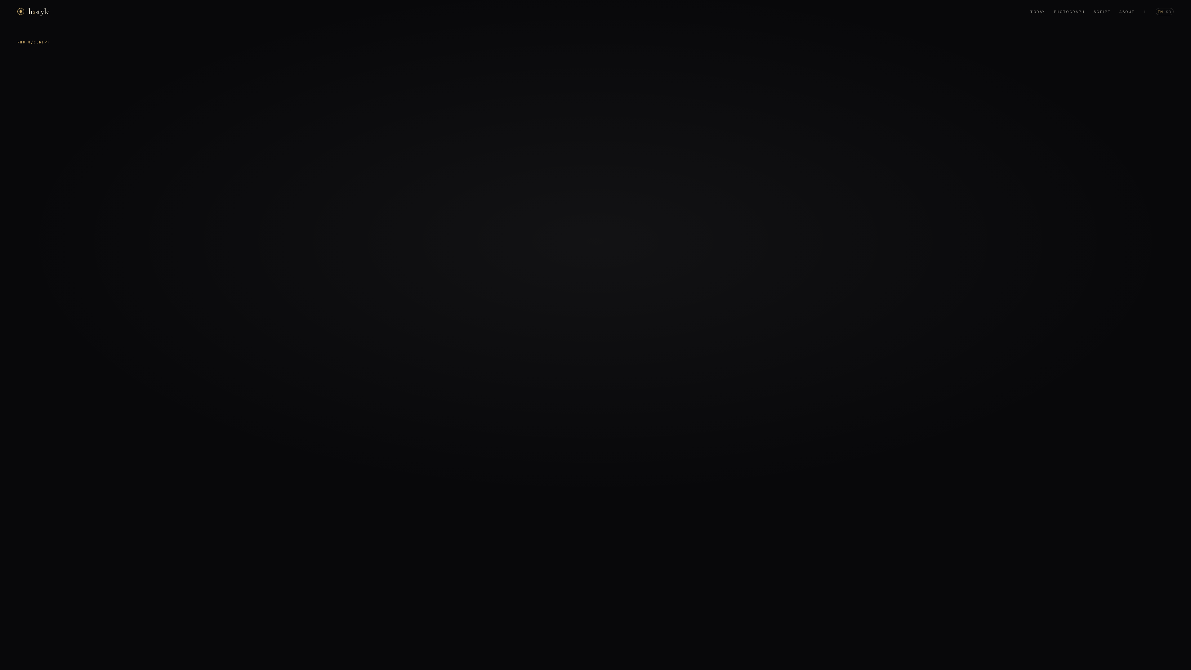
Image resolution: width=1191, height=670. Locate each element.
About (1127, 11)
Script (1102, 11)
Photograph (1069, 11)
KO (1168, 11)
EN (1160, 11)
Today (1037, 11)
